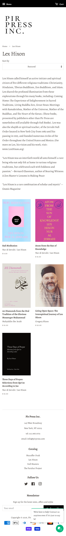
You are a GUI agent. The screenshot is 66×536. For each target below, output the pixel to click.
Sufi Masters (33, 463)
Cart (61, 4)
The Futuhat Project (33, 468)
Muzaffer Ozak (33, 455)
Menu (9, 4)
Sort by (5, 60)
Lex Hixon (33, 459)
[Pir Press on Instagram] (40, 484)
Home (4, 46)
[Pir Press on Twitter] (26, 484)
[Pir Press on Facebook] (33, 484)
